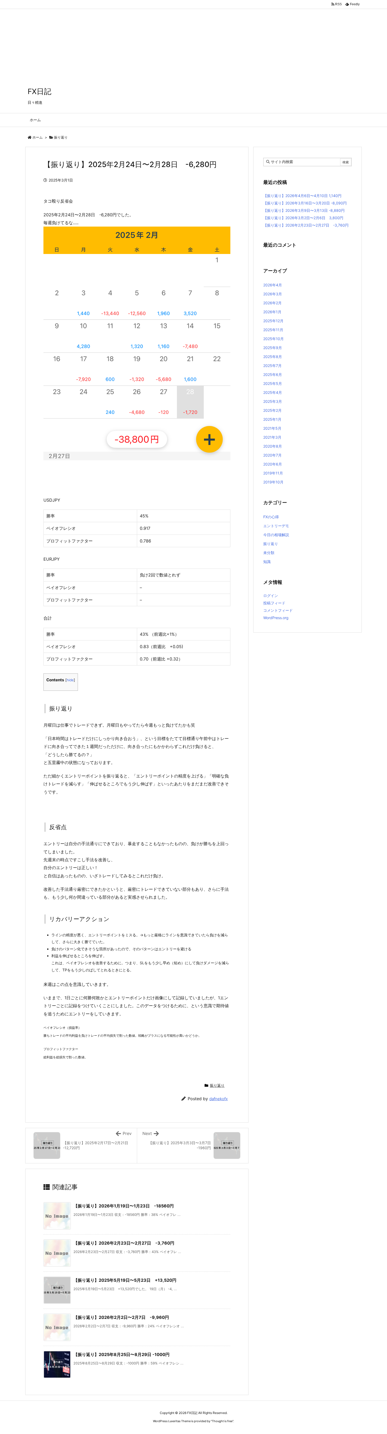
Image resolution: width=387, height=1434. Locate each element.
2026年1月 (272, 312)
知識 (267, 561)
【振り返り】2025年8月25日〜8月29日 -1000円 (121, 1354)
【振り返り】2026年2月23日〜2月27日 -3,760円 (123, 1243)
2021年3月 (272, 437)
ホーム (37, 137)
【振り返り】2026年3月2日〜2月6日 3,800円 (303, 218)
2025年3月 (272, 401)
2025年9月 (272, 347)
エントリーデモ (276, 525)
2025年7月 (272, 365)
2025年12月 (273, 321)
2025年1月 (272, 419)
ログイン (270, 595)
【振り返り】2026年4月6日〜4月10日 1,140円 (302, 195)
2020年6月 (272, 464)
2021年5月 (272, 428)
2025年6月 (272, 374)
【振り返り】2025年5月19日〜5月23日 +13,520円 (124, 1280)
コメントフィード (278, 610)
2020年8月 (272, 446)
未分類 (268, 552)
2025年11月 (273, 329)
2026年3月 (272, 294)
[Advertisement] (158, 37)
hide (70, 680)
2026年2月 (272, 303)
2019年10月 (273, 482)
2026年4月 (272, 285)
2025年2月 (272, 410)
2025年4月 (272, 392)
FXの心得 (271, 517)
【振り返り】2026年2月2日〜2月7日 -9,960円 (121, 1317)
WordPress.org (276, 617)
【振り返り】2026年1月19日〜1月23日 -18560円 (123, 1205)
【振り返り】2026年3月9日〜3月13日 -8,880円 (304, 210)
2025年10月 (273, 338)
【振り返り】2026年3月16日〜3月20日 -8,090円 (305, 203)
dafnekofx (218, 1098)
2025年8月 (272, 356)
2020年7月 (272, 455)
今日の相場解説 (276, 534)
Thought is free (222, 1421)
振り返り (61, 137)
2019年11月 (273, 473)
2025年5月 (272, 383)
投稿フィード (274, 603)
